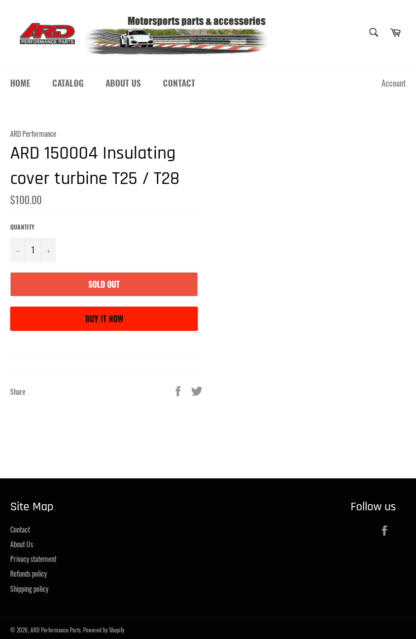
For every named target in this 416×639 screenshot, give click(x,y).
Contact (179, 83)
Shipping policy (29, 588)
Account (394, 83)
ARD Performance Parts (55, 630)
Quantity (22, 227)
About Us (123, 83)
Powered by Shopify (103, 630)
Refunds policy (28, 573)
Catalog (68, 83)
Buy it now (104, 319)
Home (20, 83)
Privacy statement (33, 558)
